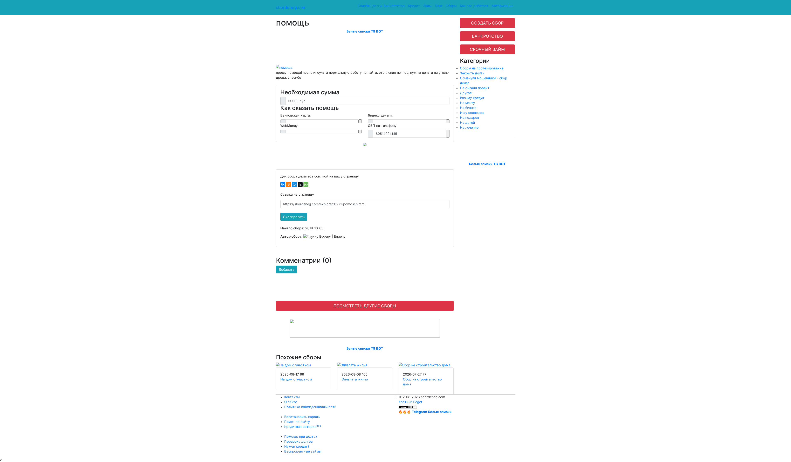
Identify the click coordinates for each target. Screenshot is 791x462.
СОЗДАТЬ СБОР (487, 23)
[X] (300, 184)
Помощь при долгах (300, 436)
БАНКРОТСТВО (487, 36)
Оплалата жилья (355, 379)
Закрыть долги (472, 73)
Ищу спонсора (472, 113)
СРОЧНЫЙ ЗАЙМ (487, 49)
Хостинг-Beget (410, 402)
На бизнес (468, 108)
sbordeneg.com (291, 7)
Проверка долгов (298, 441)
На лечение (469, 127)
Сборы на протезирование (481, 68)
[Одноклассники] (288, 184)
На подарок (469, 118)
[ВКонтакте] (282, 184)
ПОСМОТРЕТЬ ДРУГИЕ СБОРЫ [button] (364, 305)
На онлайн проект (474, 88)
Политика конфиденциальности (310, 407)
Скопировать (294, 217)
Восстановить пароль (302, 417)
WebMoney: (289, 126)
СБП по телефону (382, 126)
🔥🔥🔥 (425, 412)
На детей (467, 122)
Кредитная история (302, 427)
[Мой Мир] (294, 184)
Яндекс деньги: (380, 115)
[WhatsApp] (305, 184)
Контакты (292, 397)
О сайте (290, 402)
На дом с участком (296, 379)
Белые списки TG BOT (364, 31)
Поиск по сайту (297, 422)
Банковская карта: (295, 115)
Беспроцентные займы (302, 451)
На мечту (467, 103)
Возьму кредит (472, 98)
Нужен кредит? (296, 446)
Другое (466, 93)
